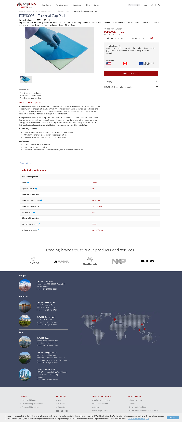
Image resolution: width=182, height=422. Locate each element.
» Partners (60, 403)
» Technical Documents (101, 400)
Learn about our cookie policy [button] (139, 419)
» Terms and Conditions (137, 407)
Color (24, 182)
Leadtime (110, 60)
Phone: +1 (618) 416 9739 (47, 310)
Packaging (108, 81)
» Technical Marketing (29, 407)
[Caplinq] (26, 4)
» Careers (131, 403)
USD (145, 5)
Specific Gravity (28, 189)
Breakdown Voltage (30, 224)
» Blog (58, 400)
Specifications (25, 163)
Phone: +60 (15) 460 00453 (47, 379)
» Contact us (61, 407)
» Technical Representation (31, 403)
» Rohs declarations (100, 403)
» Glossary (96, 407)
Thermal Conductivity (31, 200)
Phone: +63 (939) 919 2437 (47, 362)
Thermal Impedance (30, 206)
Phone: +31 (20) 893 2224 (47, 289)
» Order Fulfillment (28, 400)
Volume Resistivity (29, 230)
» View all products (100, 410)
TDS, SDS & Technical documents (118, 87)
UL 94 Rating (27, 212)
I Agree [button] (172, 417)
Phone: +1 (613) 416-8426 (47, 324)
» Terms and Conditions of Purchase (143, 410)
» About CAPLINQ (135, 400)
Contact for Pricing (131, 73)
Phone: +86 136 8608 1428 (47, 345)
